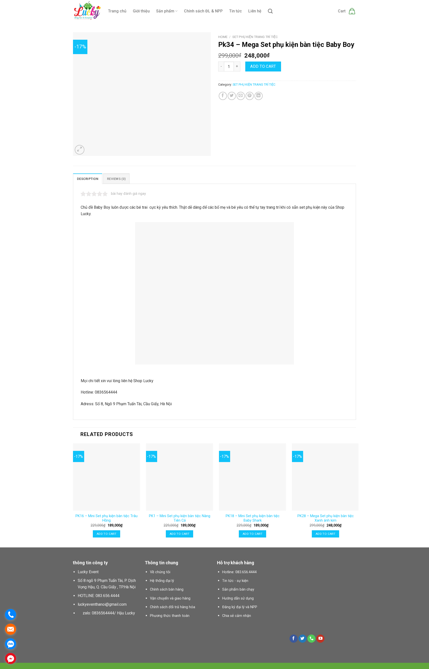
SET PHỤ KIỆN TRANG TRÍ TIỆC (255, 37)
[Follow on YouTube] (320, 639)
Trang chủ (117, 11)
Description (87, 179)
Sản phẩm (165, 11)
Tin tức (235, 11)
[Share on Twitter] (232, 96)
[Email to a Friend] (241, 96)
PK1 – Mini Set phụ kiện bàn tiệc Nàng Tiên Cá (179, 518)
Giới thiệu (141, 11)
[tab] (87, 178)
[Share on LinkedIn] (258, 96)
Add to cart (263, 66)
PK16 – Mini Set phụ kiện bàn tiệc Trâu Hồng (106, 518)
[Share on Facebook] (223, 96)
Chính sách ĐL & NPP (203, 11)
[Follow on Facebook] (293, 639)
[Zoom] (79, 150)
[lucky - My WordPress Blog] (87, 11)
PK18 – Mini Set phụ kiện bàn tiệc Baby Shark (253, 518)
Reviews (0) (116, 179)
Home (222, 37)
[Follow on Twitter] (302, 639)
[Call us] (311, 639)
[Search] (270, 11)
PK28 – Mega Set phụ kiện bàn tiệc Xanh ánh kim (325, 518)
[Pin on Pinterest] (250, 96)
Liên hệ (254, 11)
